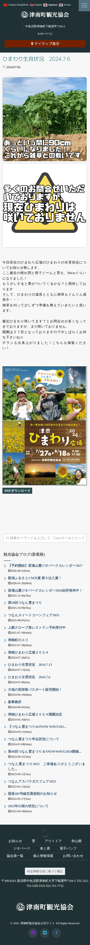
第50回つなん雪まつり (25, 603)
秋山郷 (77, 841)
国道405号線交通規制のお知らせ (32, 794)
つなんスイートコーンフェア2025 (33, 615)
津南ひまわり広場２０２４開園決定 (35, 714)
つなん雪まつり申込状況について (33, 739)
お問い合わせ (73, 856)
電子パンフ (68, 848)
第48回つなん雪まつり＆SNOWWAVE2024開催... (44, 752)
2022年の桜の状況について (28, 806)
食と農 (45, 848)
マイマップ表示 (46, 43)
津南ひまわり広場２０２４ (28, 652)
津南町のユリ (18, 640)
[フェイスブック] (56, 933)
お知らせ (15, 841)
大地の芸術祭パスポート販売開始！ (35, 690)
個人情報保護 (43, 856)
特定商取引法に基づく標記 (45, 871)
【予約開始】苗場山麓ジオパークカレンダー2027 (45, 566)
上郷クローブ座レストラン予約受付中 (37, 628)
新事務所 (14, 702)
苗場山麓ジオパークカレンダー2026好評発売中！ (45, 591)
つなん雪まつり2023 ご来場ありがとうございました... (46, 766)
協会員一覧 (15, 856)
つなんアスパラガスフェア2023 (32, 781)
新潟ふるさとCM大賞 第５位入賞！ (35, 578)
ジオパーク (21, 848)
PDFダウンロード (18, 490)
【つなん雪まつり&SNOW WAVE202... (37, 727)
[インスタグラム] (32, 933)
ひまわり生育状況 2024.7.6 (29, 677)
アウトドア (53, 841)
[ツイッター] (44, 933)
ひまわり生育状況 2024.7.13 (30, 665)
